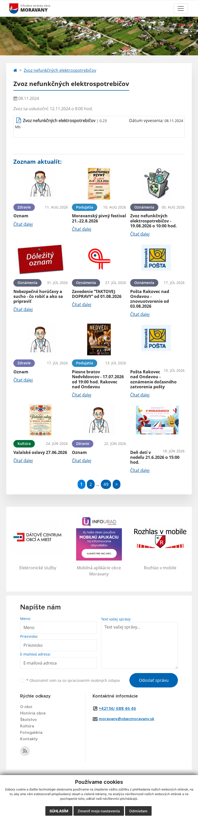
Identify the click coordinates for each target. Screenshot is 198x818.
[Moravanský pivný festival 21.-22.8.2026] (99, 184)
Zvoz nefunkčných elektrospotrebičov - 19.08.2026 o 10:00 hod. (153, 220)
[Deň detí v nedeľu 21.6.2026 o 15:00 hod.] (157, 420)
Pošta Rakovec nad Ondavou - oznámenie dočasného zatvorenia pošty (153, 379)
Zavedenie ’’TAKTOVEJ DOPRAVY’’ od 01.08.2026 (96, 294)
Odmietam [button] (138, 811)
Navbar (18, 8)
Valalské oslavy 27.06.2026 (40, 452)
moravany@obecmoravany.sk (126, 719)
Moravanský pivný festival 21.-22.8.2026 (99, 218)
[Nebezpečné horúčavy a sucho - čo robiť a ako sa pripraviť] (40, 259)
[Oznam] (40, 184)
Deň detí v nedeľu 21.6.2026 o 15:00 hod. (154, 457)
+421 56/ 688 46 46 (117, 709)
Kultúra (27, 726)
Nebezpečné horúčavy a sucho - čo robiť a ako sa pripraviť (38, 296)
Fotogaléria (31, 732)
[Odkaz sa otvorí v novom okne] (25, 751)
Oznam (20, 216)
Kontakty (29, 739)
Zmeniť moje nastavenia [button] (99, 811)
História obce (33, 713)
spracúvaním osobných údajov (93, 680)
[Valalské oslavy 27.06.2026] (40, 420)
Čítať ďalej (23, 224)
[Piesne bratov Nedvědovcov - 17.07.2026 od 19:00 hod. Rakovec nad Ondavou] (99, 339)
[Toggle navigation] (181, 8)
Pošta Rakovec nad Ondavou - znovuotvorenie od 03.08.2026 (149, 299)
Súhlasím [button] (59, 811)
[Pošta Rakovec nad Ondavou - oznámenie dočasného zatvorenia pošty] (157, 339)
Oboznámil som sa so (73, 680)
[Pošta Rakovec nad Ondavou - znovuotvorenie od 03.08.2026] (157, 259)
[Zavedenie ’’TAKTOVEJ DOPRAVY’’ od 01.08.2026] (99, 259)
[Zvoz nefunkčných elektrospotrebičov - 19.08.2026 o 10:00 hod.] (157, 184)
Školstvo (28, 720)
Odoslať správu (154, 680)
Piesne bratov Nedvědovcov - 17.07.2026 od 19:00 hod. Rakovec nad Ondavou (98, 379)
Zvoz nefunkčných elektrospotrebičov (60, 70)
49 (106, 484)
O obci (26, 707)
